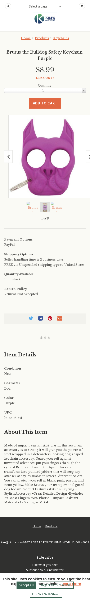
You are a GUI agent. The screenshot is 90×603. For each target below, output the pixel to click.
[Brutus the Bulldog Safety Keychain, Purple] (49, 156)
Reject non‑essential (56, 585)
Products (42, 38)
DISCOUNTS (45, 77)
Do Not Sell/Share (46, 594)
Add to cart (45, 103)
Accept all (26, 585)
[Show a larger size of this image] (33, 207)
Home (26, 38)
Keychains (61, 38)
